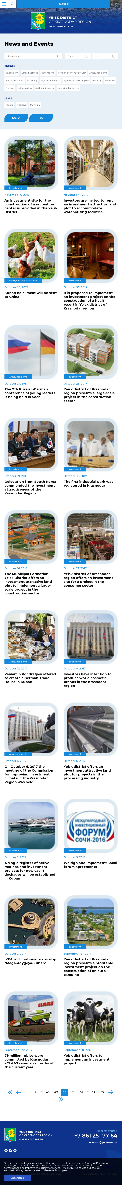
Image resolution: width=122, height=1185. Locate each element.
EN (113, 4)
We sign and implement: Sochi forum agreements (90, 865)
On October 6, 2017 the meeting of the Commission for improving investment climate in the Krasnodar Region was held (28, 774)
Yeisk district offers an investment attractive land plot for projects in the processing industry (87, 772)
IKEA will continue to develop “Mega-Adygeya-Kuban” (30, 961)
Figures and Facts (50, 80)
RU (119, 4)
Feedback (63, 4)
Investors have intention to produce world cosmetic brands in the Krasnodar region (88, 680)
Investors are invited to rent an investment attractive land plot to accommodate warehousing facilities (90, 206)
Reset (41, 118)
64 (93, 1092)
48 (48, 1092)
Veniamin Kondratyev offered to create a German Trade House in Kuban (30, 678)
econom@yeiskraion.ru (103, 1142)
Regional (21, 105)
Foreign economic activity (72, 72)
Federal (9, 105)
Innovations (48, 72)
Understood (17, 1178)
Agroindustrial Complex (76, 80)
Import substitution (68, 88)
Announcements (98, 72)
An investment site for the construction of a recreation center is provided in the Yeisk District (30, 206)
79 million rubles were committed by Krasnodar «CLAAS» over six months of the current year (29, 1061)
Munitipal (35, 105)
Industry (96, 80)
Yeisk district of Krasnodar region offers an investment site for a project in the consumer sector (88, 580)
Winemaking (25, 88)
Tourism (10, 88)
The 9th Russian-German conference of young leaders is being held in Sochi (29, 393)
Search (16, 118)
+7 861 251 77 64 (96, 1135)
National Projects (44, 88)
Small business (30, 72)
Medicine (110, 80)
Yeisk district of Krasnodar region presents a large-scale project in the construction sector (89, 395)
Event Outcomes (15, 80)
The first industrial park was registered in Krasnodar (88, 484)
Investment (12, 72)
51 (73, 1092)
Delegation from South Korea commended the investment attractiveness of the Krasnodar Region (30, 487)
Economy (32, 80)
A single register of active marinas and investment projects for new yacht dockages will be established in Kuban (29, 870)
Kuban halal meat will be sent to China (30, 295)
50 (64, 1092)
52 (81, 1092)
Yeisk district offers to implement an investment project (87, 1059)
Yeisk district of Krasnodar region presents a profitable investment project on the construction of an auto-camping (88, 967)
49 (56, 1092)
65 (102, 1092)
